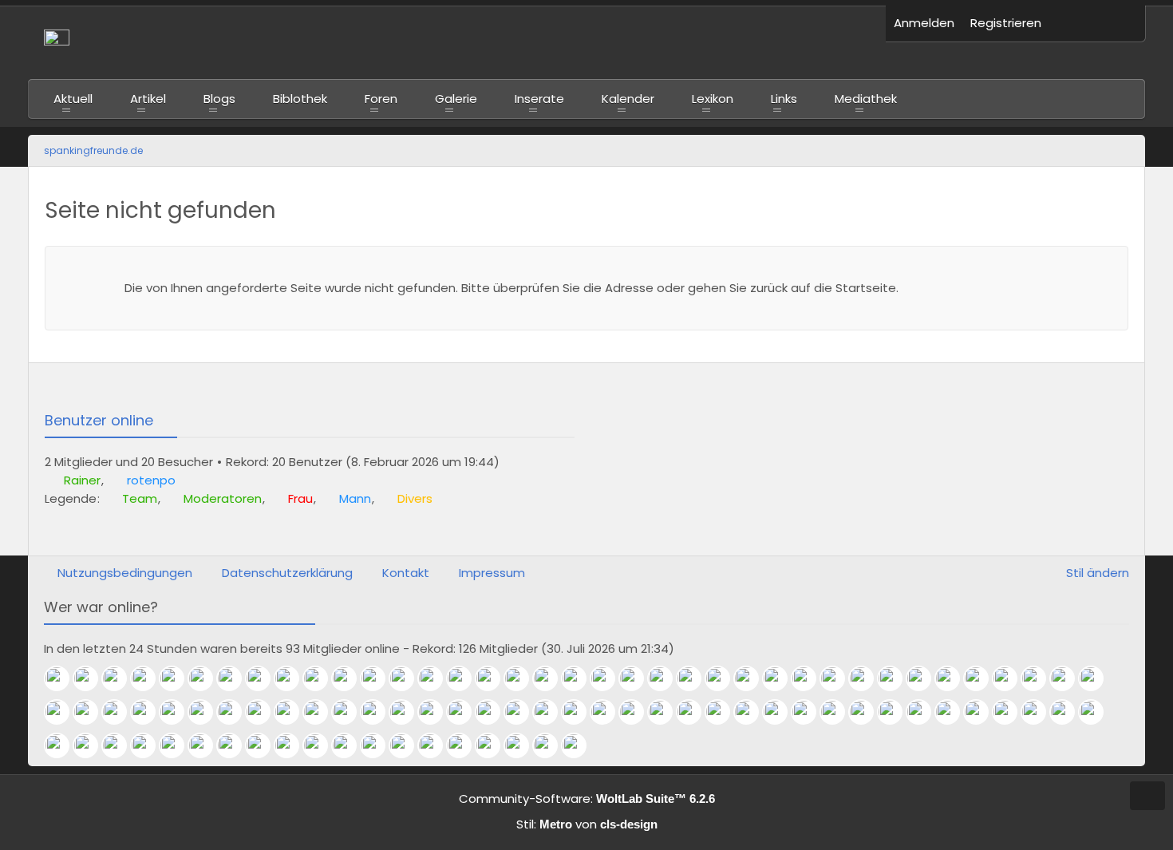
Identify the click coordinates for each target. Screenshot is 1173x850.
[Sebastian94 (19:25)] (92, 712)
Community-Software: (587, 798)
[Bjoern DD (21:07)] (1011, 678)
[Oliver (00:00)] (637, 678)
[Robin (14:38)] (695, 712)
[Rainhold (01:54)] (178, 678)
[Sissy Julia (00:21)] (523, 678)
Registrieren (1005, 22)
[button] (1073, 24)
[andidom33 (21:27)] (896, 678)
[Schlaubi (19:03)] (149, 712)
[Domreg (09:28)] (178, 745)
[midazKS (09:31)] (149, 745)
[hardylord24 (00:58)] (408, 678)
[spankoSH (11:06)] (92, 745)
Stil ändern (1097, 572)
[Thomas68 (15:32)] (523, 712)
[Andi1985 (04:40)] (551, 745)
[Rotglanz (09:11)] (264, 745)
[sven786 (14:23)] (724, 712)
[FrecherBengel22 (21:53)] (867, 678)
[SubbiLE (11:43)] (1068, 712)
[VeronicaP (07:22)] (436, 745)
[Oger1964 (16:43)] (408, 712)
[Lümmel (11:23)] (63, 745)
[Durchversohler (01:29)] (379, 678)
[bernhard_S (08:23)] (321, 745)
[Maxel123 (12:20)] (1040, 712)
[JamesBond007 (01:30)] (350, 678)
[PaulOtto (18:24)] (207, 712)
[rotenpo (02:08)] (92, 678)
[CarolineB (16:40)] (436, 712)
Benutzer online (99, 420)
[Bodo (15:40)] (494, 712)
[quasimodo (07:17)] (465, 745)
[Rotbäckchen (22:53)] (752, 678)
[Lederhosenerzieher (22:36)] (781, 678)
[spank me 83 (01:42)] (264, 678)
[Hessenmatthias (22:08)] (839, 678)
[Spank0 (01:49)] (207, 678)
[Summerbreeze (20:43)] (1068, 678)
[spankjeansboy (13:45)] (810, 712)
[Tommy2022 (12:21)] (1011, 712)
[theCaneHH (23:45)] (666, 678)
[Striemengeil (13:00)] (925, 712)
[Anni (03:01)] (580, 745)
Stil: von (587, 824)
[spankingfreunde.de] (457, 42)
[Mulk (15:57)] (465, 712)
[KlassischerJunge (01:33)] (321, 678)
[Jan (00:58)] (436, 678)
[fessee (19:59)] (63, 712)
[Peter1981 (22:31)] (810, 678)
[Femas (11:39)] (1097, 712)
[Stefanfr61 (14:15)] (752, 712)
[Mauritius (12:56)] (953, 712)
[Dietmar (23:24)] (724, 678)
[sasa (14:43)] (666, 712)
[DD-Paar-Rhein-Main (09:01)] (293, 745)
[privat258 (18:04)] (235, 712)
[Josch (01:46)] (235, 678)
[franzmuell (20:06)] (1097, 678)
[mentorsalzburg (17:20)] (379, 712)
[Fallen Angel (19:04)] (120, 712)
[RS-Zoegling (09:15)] (207, 745)
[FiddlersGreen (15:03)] (609, 712)
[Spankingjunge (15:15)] (580, 712)
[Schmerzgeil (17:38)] (350, 712)
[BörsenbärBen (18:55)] (178, 712)
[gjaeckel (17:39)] (321, 712)
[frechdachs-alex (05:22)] (523, 745)
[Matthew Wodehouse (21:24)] (925, 678)
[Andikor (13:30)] (896, 712)
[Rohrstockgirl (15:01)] (637, 712)
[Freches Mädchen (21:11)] (982, 678)
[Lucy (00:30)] (494, 678)
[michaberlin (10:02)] (120, 745)
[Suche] (1121, 24)
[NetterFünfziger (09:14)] (235, 745)
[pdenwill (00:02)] (609, 678)
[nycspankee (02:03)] (120, 678)
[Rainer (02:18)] (63, 678)
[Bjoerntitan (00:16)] (551, 678)
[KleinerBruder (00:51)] (465, 678)
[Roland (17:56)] (264, 712)
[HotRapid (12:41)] (982, 712)
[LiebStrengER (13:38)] (839, 712)
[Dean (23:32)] (695, 678)
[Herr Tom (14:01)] (781, 712)
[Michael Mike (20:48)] (1040, 678)
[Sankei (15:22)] (551, 712)
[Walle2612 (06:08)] (494, 745)
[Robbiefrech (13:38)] (867, 712)
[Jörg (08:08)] (350, 745)
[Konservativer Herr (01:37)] (293, 678)
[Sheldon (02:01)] (149, 678)
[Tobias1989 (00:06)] (580, 678)
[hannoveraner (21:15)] (953, 678)
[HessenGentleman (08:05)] (379, 745)
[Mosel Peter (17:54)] (293, 712)
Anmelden (924, 22)
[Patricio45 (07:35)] (408, 745)
